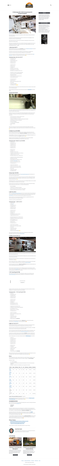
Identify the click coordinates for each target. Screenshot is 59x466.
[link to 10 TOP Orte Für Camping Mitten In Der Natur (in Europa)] (29, 441)
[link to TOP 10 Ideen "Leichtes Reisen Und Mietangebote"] (15, 441)
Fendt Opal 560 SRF (10, 383)
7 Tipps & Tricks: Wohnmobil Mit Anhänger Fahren (17, 423)
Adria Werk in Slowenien (29, 48)
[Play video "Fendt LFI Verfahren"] (22, 101)
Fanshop (22, 460)
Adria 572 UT (30, 89)
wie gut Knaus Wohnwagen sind (25, 174)
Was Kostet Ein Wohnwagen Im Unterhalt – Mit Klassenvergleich (19, 421)
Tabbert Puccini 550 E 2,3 (10, 386)
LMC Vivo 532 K (10, 377)
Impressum (32, 460)
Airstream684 (11, 195)
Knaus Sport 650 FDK (10, 380)
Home (39, 460)
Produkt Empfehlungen (27, 460)
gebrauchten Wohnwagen (24, 331)
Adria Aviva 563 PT (10, 369)
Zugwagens (18, 403)
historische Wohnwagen (12, 274)
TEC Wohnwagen (16, 321)
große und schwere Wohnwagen (16, 193)
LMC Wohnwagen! (22, 233)
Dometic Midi (15, 160)
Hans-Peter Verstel (18, 429)
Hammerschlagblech (28, 262)
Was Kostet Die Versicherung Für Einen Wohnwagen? (17, 422)
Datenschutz (36, 460)
